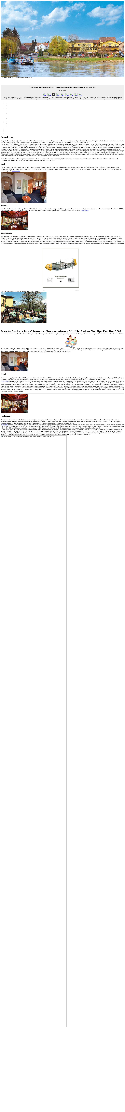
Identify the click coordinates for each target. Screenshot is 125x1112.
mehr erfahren (16, 171)
